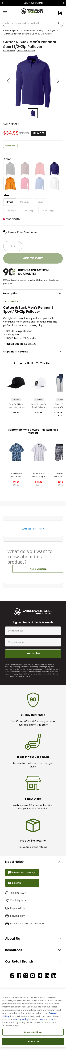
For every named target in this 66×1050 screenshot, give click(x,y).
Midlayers (51, 30)
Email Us (16, 882)
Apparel (16, 30)
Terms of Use (45, 1019)
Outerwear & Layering (33, 30)
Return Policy (17, 915)
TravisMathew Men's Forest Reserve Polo (16, 475)
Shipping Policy (18, 908)
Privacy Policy (26, 676)
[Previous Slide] (3, 3)
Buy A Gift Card (33, 3)
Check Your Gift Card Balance (27, 923)
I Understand (33, 1041)
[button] (10, 168)
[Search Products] (60, 23)
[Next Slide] (63, 3)
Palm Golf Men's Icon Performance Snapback (16, 406)
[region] (33, 1018)
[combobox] (33, 23)
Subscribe (33, 653)
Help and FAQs (18, 892)
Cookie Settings (33, 1032)
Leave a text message (23, 872)
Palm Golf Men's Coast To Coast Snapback (38, 406)
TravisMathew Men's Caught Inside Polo (38, 475)
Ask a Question (38, 569)
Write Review (9, 51)
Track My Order (18, 900)
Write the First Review (33, 528)
